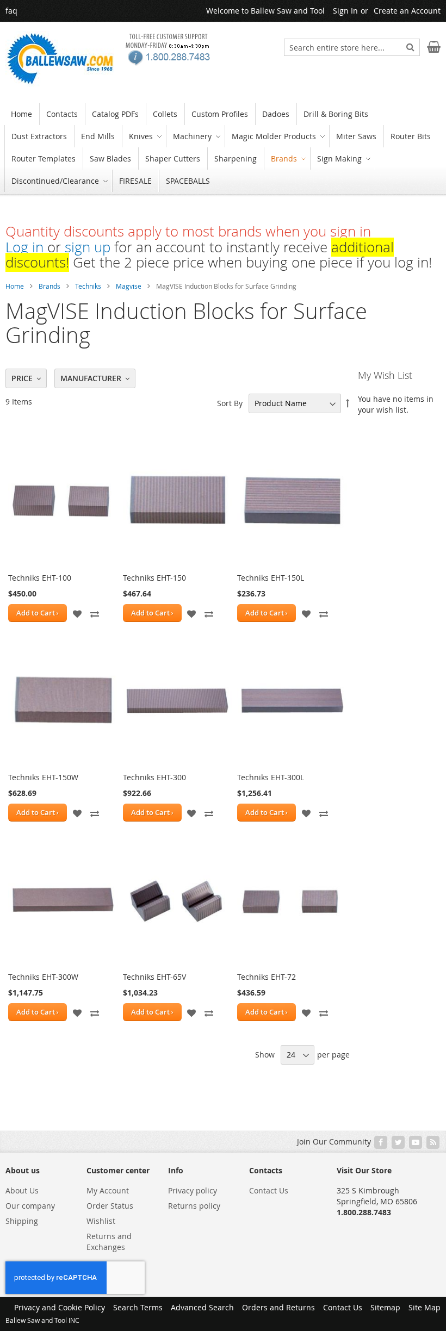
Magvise (128, 286)
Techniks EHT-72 (266, 977)
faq (11, 10)
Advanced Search (202, 1307)
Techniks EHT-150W (43, 777)
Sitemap (385, 1307)
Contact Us (268, 1190)
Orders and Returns (278, 1307)
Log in (24, 247)
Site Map (424, 1307)
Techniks (88, 286)
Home (14, 286)
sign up (87, 247)
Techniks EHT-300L (270, 777)
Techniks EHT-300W (43, 977)
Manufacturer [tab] (90, 378)
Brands (49, 286)
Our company (30, 1206)
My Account (107, 1190)
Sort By (230, 403)
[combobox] (352, 47)
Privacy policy (192, 1190)
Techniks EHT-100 (39, 578)
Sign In (345, 10)
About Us (22, 1190)
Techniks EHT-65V (154, 977)
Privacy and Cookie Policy (59, 1307)
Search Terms (138, 1307)
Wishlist (100, 1221)
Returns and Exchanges (109, 1241)
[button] (77, 613)
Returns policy (194, 1206)
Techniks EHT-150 (154, 578)
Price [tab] (22, 378)
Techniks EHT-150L (270, 578)
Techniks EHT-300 (154, 777)
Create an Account (407, 10)
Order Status (109, 1206)
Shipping (21, 1221)
